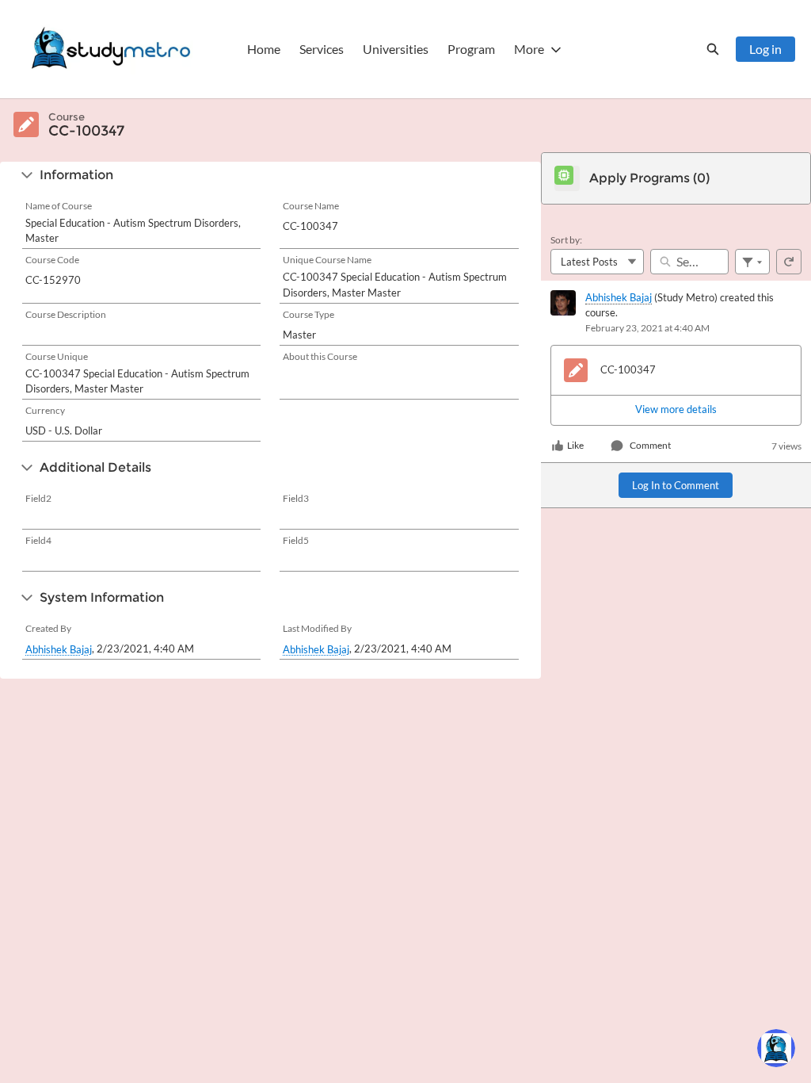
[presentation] (676, 410)
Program (471, 48)
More (529, 48)
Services (321, 48)
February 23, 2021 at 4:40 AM (647, 328)
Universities (395, 48)
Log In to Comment (675, 485)
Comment (650, 445)
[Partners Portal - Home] (111, 49)
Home (263, 48)
